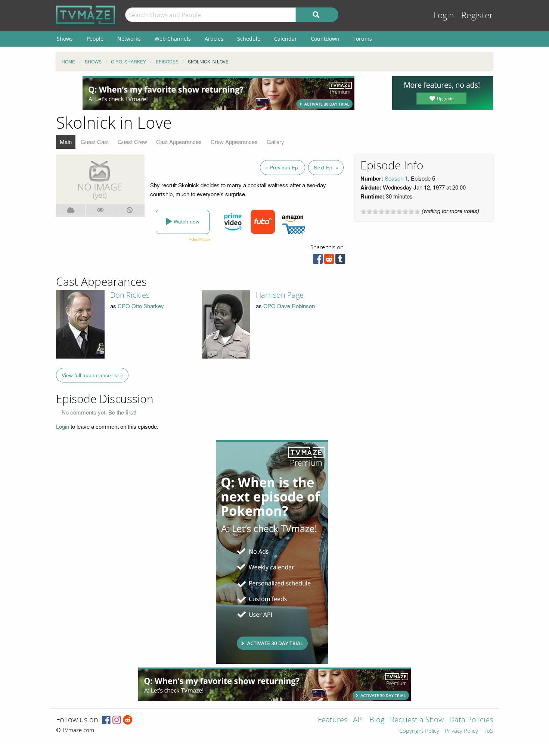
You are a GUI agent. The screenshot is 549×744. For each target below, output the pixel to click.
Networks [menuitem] (129, 38)
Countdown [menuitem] (325, 38)
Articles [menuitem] (214, 38)
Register (477, 15)
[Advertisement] (218, 93)
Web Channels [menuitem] (173, 38)
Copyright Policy (419, 731)
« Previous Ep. (282, 167)
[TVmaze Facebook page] (106, 720)
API (358, 720)
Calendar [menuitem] (285, 38)
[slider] (390, 212)
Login (443, 15)
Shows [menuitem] (65, 38)
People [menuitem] (95, 38)
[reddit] (329, 261)
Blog (376, 720)
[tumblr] (340, 261)
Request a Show (417, 720)
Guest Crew (132, 142)
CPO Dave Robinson (289, 306)
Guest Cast (95, 142)
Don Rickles (129, 295)
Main (66, 142)
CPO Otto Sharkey (141, 306)
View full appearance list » (92, 375)
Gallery (275, 142)
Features (332, 720)
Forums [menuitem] (362, 38)
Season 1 (396, 178)
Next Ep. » (326, 167)
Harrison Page (280, 295)
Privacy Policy (461, 731)
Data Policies (471, 720)
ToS (488, 731)
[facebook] (318, 261)
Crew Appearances (234, 142)
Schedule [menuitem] (248, 38)
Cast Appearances (179, 142)
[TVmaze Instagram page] (116, 720)
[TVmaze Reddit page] (128, 720)
